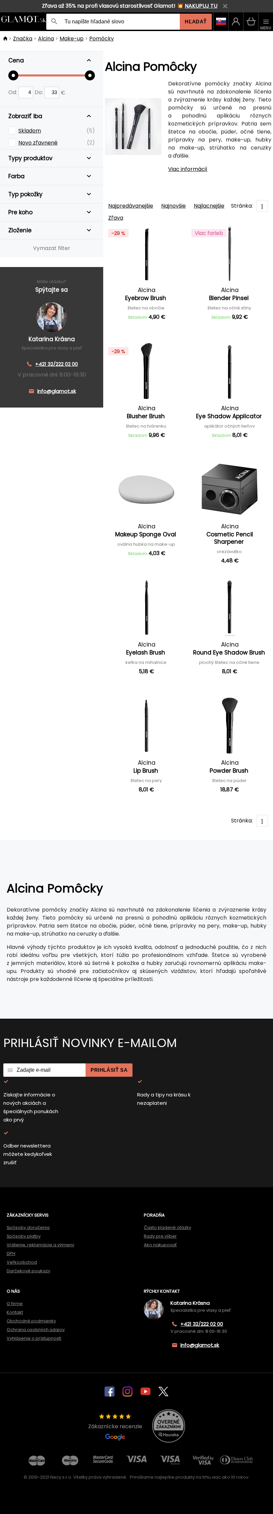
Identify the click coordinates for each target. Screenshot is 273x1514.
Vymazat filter (51, 248)
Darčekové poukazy (28, 1271)
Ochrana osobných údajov (36, 1329)
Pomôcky (101, 38)
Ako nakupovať (160, 1245)
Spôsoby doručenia (28, 1227)
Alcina (46, 38)
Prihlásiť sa (109, 1070)
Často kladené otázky (167, 1227)
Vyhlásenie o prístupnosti (34, 1338)
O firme (15, 1303)
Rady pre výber (160, 1236)
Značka (22, 38)
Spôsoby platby (24, 1236)
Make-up (72, 38)
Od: (13, 92)
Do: (39, 92)
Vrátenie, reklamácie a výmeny (40, 1245)
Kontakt (15, 1312)
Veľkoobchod (22, 1262)
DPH (11, 1253)
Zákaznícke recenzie (115, 1426)
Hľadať (196, 21)
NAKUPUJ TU (201, 6)
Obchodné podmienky (31, 1321)
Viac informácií (187, 169)
